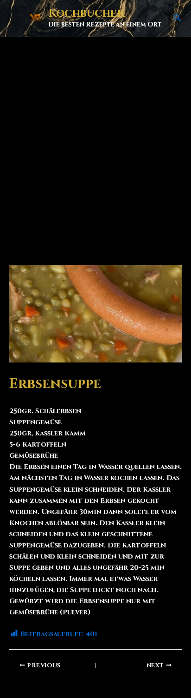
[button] (177, 18)
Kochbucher (86, 13)
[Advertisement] (95, 137)
